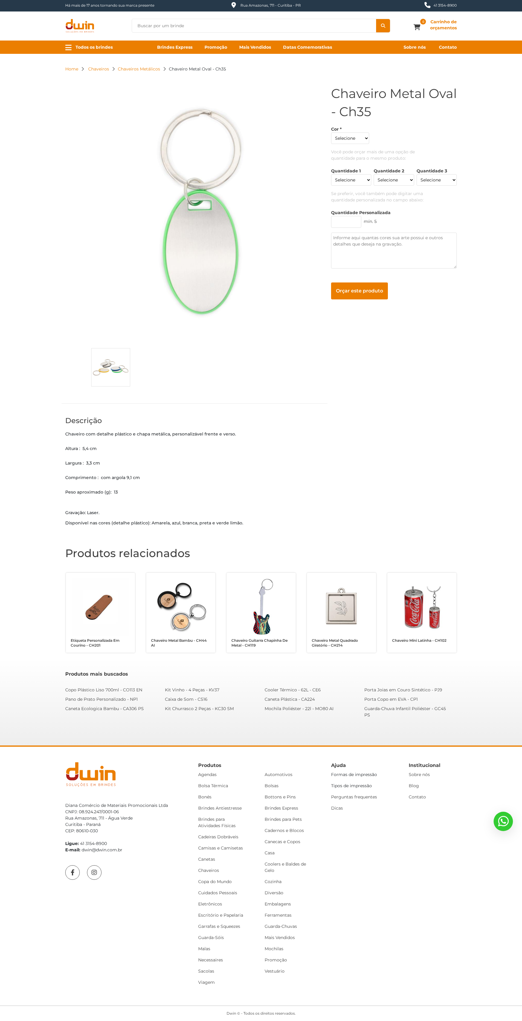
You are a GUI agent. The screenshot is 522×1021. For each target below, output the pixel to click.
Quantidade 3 (432, 171)
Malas (204, 948)
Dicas (337, 808)
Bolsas (272, 785)
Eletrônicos (210, 904)
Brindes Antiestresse (220, 808)
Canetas (206, 859)
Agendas (207, 774)
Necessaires (210, 960)
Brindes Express (174, 47)
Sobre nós (415, 47)
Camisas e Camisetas (220, 848)
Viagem (206, 982)
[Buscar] (383, 25)
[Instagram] (94, 872)
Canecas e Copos (282, 841)
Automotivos (278, 774)
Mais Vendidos (255, 47)
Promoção (216, 47)
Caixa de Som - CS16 (186, 699)
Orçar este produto (359, 291)
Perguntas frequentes (354, 797)
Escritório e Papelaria (220, 915)
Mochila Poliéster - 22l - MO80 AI (299, 708)
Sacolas (206, 971)
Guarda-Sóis (211, 937)
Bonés (204, 797)
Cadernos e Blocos (284, 830)
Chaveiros (208, 870)
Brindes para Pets (283, 819)
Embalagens (278, 904)
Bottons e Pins (280, 797)
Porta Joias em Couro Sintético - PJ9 (403, 690)
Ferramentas (278, 915)
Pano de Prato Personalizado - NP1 (101, 699)
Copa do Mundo (215, 881)
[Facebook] (72, 872)
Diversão (274, 892)
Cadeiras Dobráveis (218, 837)
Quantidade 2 (389, 171)
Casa (270, 853)
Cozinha (273, 881)
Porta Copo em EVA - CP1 (391, 699)
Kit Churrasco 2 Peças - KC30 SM (199, 708)
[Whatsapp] (503, 821)
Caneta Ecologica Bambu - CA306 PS (104, 708)
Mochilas (274, 948)
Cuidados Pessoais (217, 892)
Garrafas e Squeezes (219, 926)
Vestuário (275, 971)
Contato (448, 47)
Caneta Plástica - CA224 (290, 699)
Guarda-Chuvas (281, 926)
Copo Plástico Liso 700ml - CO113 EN (103, 690)
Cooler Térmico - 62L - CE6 (293, 690)
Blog (414, 785)
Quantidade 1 (346, 171)
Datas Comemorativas (307, 47)
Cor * (336, 129)
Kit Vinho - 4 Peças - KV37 (192, 690)
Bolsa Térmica (213, 785)
